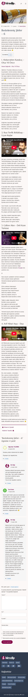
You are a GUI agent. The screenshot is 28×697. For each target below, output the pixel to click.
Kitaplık (4, 684)
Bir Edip (13, 465)
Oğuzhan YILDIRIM (13, 447)
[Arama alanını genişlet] (21, 4)
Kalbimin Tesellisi (7, 430)
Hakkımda (4, 662)
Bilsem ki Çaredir (9, 427)
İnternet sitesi (4, 625)
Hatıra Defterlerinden (7, 680)
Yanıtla (6, 458)
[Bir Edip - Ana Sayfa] (8, 3)
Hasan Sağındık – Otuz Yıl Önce (10, 66)
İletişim (17, 662)
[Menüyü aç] (26, 4)
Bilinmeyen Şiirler (12, 677)
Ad (2, 612)
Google (20, 268)
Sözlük (3, 677)
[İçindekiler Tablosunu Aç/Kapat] (10, 55)
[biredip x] (13, 666)
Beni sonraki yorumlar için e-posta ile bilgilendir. (14, 638)
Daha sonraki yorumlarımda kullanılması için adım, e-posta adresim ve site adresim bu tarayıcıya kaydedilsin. (13, 633)
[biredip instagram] (3, 666)
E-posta (3, 618)
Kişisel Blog (17, 694)
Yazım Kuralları (11, 684)
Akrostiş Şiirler (21, 677)
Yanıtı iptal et (14, 587)
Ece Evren (11, 489)
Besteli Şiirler (23, 26)
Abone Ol (11, 662)
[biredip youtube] (19, 666)
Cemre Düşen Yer (18, 680)
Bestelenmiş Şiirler (6, 687)
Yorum (3, 595)
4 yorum (15, 26)
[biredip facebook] (8, 666)
